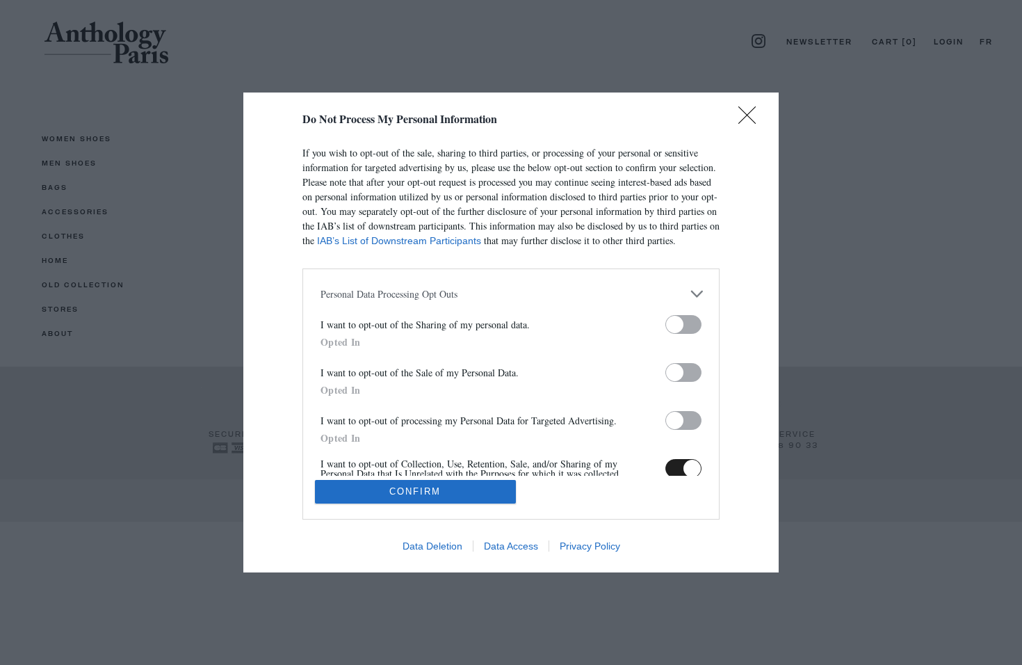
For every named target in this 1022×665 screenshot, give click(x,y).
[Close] (751, 119)
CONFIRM (415, 491)
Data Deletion (432, 546)
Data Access (511, 546)
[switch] (683, 324)
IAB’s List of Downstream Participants (399, 240)
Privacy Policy (590, 546)
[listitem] (511, 294)
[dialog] (511, 332)
